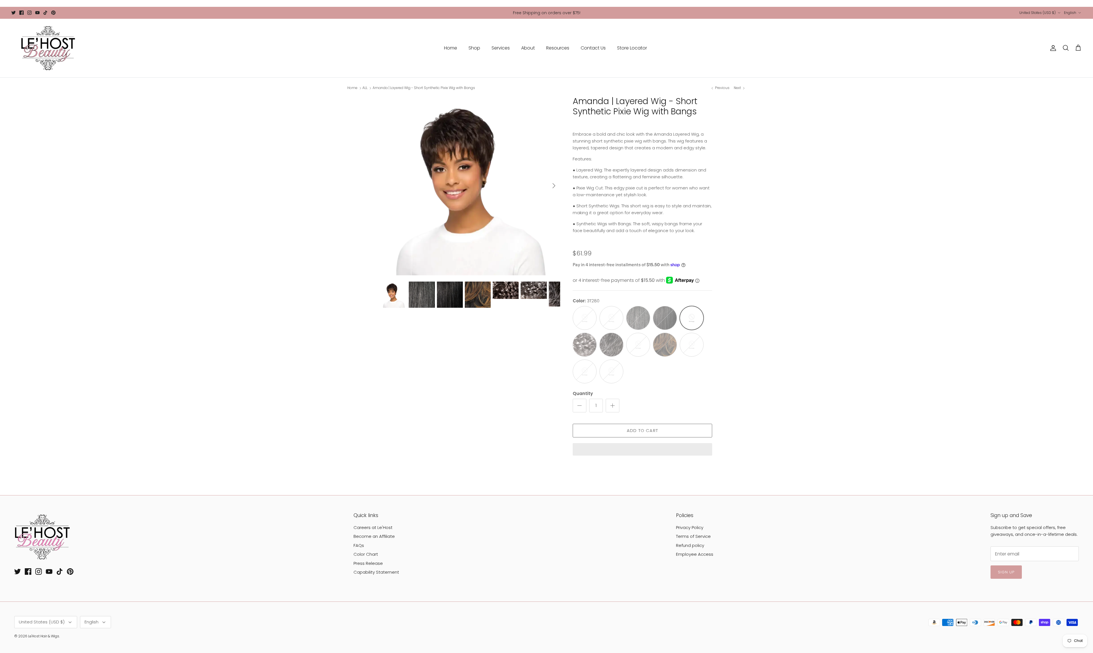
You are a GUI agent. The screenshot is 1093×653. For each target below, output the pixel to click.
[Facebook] (21, 13)
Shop (474, 48)
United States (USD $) (1037, 12)
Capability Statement (376, 572)
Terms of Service (693, 536)
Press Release (368, 563)
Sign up (1006, 572)
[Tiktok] (45, 13)
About (528, 48)
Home (450, 48)
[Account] (1052, 48)
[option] (470, 185)
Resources (557, 48)
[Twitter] (13, 13)
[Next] (554, 185)
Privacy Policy (689, 527)
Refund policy (690, 545)
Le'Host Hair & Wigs (43, 636)
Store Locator (632, 48)
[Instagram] (29, 13)
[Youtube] (37, 13)
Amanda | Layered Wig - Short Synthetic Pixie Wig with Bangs (424, 88)
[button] (642, 450)
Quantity (583, 393)
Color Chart (366, 554)
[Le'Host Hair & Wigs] (47, 48)
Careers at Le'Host (373, 527)
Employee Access (694, 554)
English (1070, 12)
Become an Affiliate (374, 536)
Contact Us (593, 48)
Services (501, 48)
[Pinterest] (53, 13)
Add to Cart (642, 430)
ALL (364, 88)
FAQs (359, 545)
